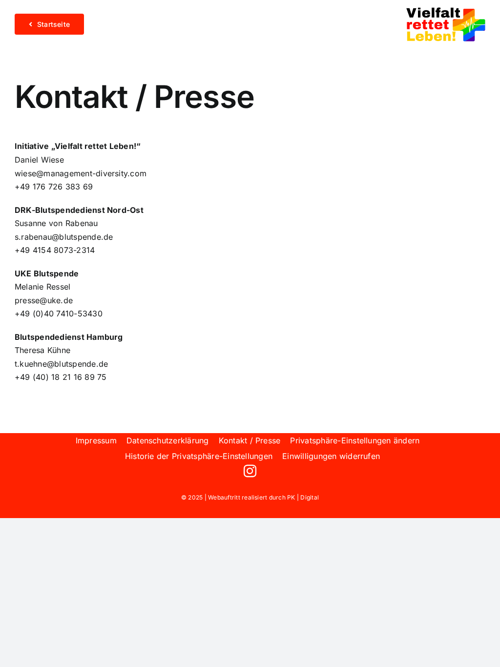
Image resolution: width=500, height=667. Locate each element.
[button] (354, 441)
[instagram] (250, 470)
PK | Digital (303, 497)
